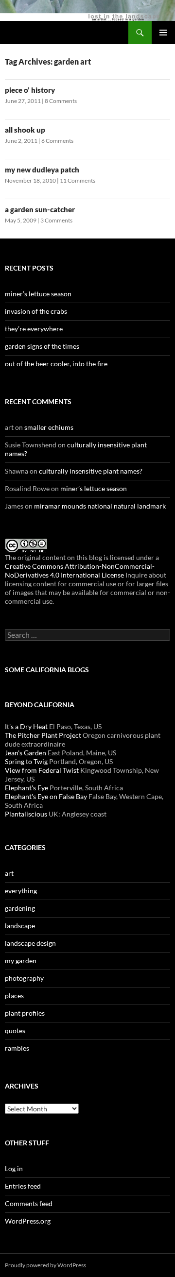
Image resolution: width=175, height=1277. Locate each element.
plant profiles (25, 1013)
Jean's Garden (25, 753)
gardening (20, 908)
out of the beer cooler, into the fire (56, 363)
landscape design (30, 943)
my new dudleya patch (42, 169)
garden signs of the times (42, 346)
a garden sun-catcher (40, 209)
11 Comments (77, 180)
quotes (15, 1030)
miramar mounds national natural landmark (100, 506)
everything (21, 890)
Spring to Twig (26, 761)
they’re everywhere (34, 328)
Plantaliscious (26, 814)
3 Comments (56, 220)
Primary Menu (163, 32)
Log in (14, 1168)
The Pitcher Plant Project (43, 735)
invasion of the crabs (36, 311)
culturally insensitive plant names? (90, 471)
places (14, 995)
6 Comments (57, 140)
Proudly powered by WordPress (45, 1265)
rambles (17, 1048)
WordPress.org (28, 1221)
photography (24, 978)
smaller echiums (48, 427)
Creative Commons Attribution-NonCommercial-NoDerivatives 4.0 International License (80, 570)
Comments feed (28, 1203)
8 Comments (61, 100)
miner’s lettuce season (38, 293)
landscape (20, 925)
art (9, 873)
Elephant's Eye (26, 787)
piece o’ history (30, 89)
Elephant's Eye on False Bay (46, 796)
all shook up (25, 129)
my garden (20, 960)
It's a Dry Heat (26, 726)
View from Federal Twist (42, 770)
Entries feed (23, 1186)
